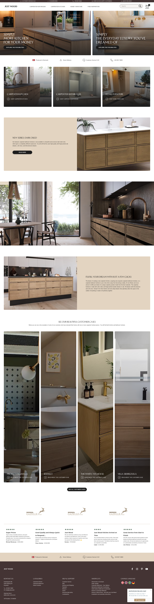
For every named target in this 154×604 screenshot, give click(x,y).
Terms (64, 590)
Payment (64, 587)
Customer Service (66, 581)
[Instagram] (137, 570)
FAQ (63, 583)
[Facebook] (132, 570)
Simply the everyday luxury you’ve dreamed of (121, 38)
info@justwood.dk (10, 590)
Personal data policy (67, 592)
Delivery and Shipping (68, 585)
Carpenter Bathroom (38, 6)
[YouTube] (146, 570)
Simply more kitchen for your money (18, 38)
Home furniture (76, 6)
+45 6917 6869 (78, 1)
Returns (64, 589)
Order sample (95, 583)
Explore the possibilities (15, 47)
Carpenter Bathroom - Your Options (101, 585)
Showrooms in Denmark (98, 581)
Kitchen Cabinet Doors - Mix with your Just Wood (104, 592)
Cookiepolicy (65, 594)
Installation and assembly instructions (101, 594)
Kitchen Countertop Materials (99, 590)
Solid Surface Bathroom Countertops (101, 589)
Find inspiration (94, 6)
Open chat (141, 600)
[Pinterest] (142, 570)
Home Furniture (114, 94)
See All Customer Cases (77, 489)
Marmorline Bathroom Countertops (100, 587)
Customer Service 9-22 (92, 60)
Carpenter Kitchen (58, 6)
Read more (22, 152)
